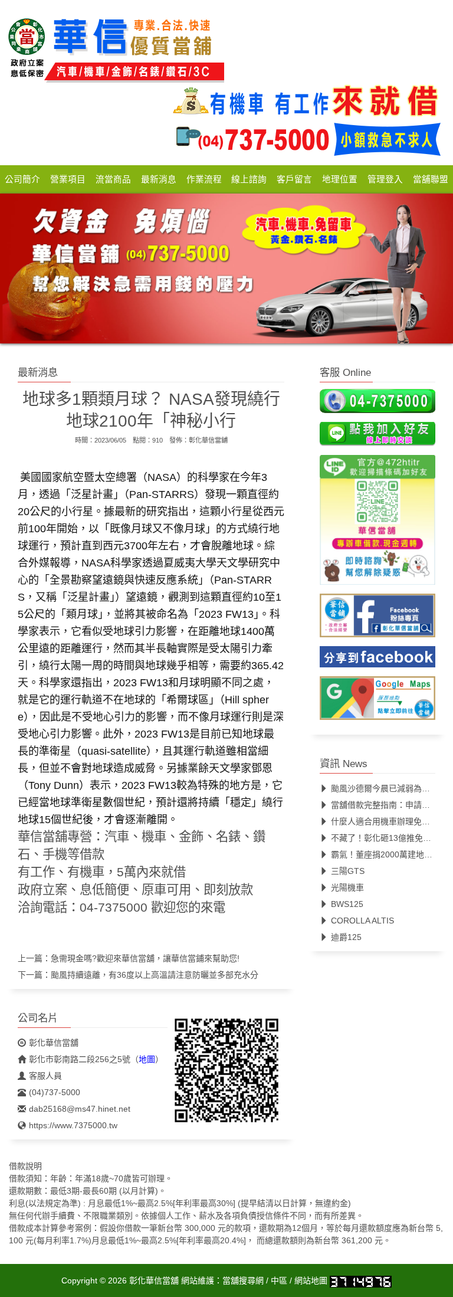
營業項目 (68, 179)
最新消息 (158, 179)
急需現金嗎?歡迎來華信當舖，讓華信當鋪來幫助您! (145, 958)
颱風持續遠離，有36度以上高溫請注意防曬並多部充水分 (154, 975)
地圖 (147, 1059)
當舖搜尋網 (243, 1280)
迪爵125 (346, 937)
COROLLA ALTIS (362, 920)
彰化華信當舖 (208, 440)
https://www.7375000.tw (73, 1125)
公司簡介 (22, 179)
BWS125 (347, 904)
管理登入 (385, 179)
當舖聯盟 (430, 179)
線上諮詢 (249, 179)
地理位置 (339, 179)
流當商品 (113, 179)
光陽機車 (347, 887)
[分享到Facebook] (377, 660)
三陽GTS (348, 871)
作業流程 (204, 179)
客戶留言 (294, 179)
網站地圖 (310, 1280)
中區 (279, 1280)
